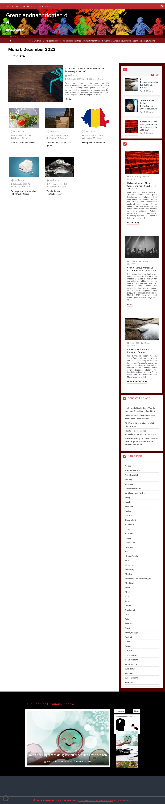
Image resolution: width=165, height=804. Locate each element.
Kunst (127, 560)
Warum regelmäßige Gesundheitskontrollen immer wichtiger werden (68, 753)
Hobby (128, 538)
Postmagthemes (124, 800)
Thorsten (74, 75)
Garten (128, 515)
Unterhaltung (133, 222)
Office (128, 601)
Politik (128, 605)
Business (129, 484)
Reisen (128, 619)
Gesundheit (130, 520)
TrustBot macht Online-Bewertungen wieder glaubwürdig (89, 41)
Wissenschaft (131, 678)
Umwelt (128, 651)
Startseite (12, 6)
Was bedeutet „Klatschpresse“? (55, 192)
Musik (130, 304)
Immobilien (130, 542)
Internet (129, 547)
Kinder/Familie (131, 556)
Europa (128, 497)
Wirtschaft (130, 673)
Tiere (127, 641)
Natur (127, 596)
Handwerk (129, 524)
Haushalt (129, 533)
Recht (127, 614)
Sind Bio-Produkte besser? (23, 142)
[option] (45, 40)
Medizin (128, 574)
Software (129, 623)
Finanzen (129, 506)
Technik (128, 637)
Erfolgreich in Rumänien (93, 142)
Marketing (130, 569)
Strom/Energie (131, 632)
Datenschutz (46, 6)
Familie (128, 502)
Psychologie (130, 610)
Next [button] (136, 711)
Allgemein (129, 466)
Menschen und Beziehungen (138, 578)
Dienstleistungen (133, 488)
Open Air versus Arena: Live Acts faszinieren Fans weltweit (142, 269)
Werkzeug (130, 669)
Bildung (128, 479)
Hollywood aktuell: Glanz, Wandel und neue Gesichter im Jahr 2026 (148, 124)
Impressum (28, 6)
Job (126, 551)
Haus (127, 529)
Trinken (128, 646)
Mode (127, 587)
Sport (127, 628)
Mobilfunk (129, 583)
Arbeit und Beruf (133, 470)
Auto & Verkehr (132, 475)
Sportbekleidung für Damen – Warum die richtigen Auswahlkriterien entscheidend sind (141, 441)
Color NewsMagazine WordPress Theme (96, 800)
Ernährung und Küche (137, 381)
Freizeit (128, 511)
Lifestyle (68, 99)
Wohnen (129, 682)
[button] (5, 798)
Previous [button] (120, 711)
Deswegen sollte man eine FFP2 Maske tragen (23, 192)
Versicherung (131, 664)
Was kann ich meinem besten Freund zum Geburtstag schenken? (84, 70)
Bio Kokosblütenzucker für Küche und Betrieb (45, 41)
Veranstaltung (131, 660)
